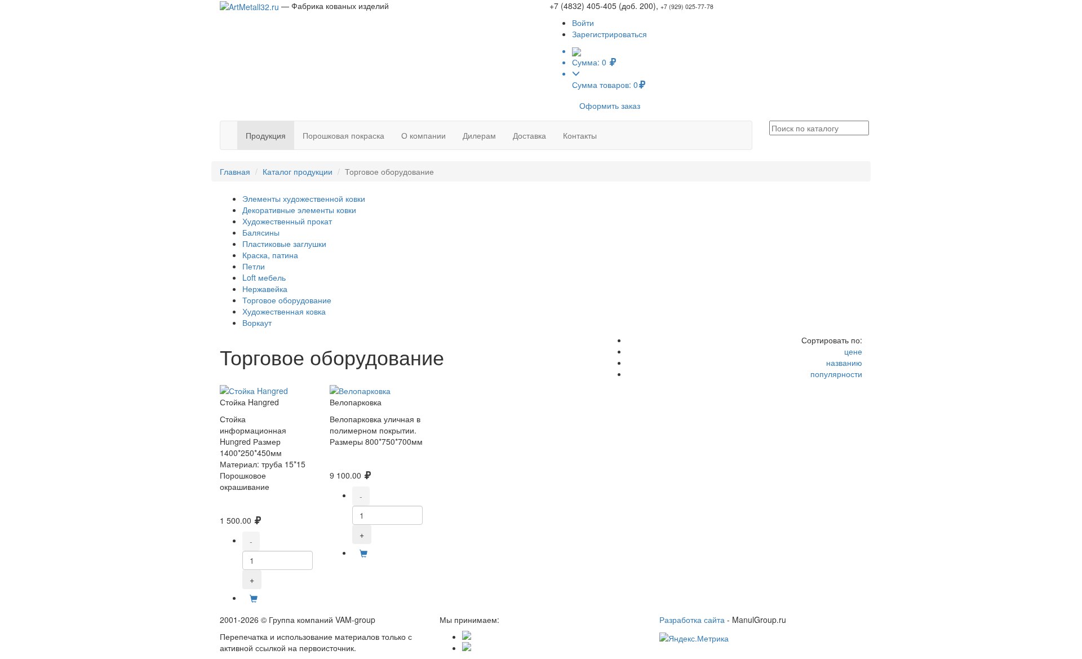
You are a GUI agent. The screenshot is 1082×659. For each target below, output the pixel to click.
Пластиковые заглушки (284, 243)
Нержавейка (264, 288)
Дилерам (479, 135)
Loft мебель (264, 277)
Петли (253, 266)
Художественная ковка (284, 311)
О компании (423, 135)
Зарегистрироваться (609, 33)
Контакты (580, 135)
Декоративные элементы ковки (299, 209)
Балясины (261, 232)
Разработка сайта (692, 619)
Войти (583, 22)
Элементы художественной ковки (303, 198)
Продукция (266, 135)
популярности (836, 373)
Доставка (529, 135)
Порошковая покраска (343, 135)
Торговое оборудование (286, 300)
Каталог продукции (297, 171)
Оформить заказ (609, 105)
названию (844, 362)
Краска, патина (270, 254)
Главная (235, 171)
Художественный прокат (287, 221)
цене (853, 351)
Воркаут (257, 322)
